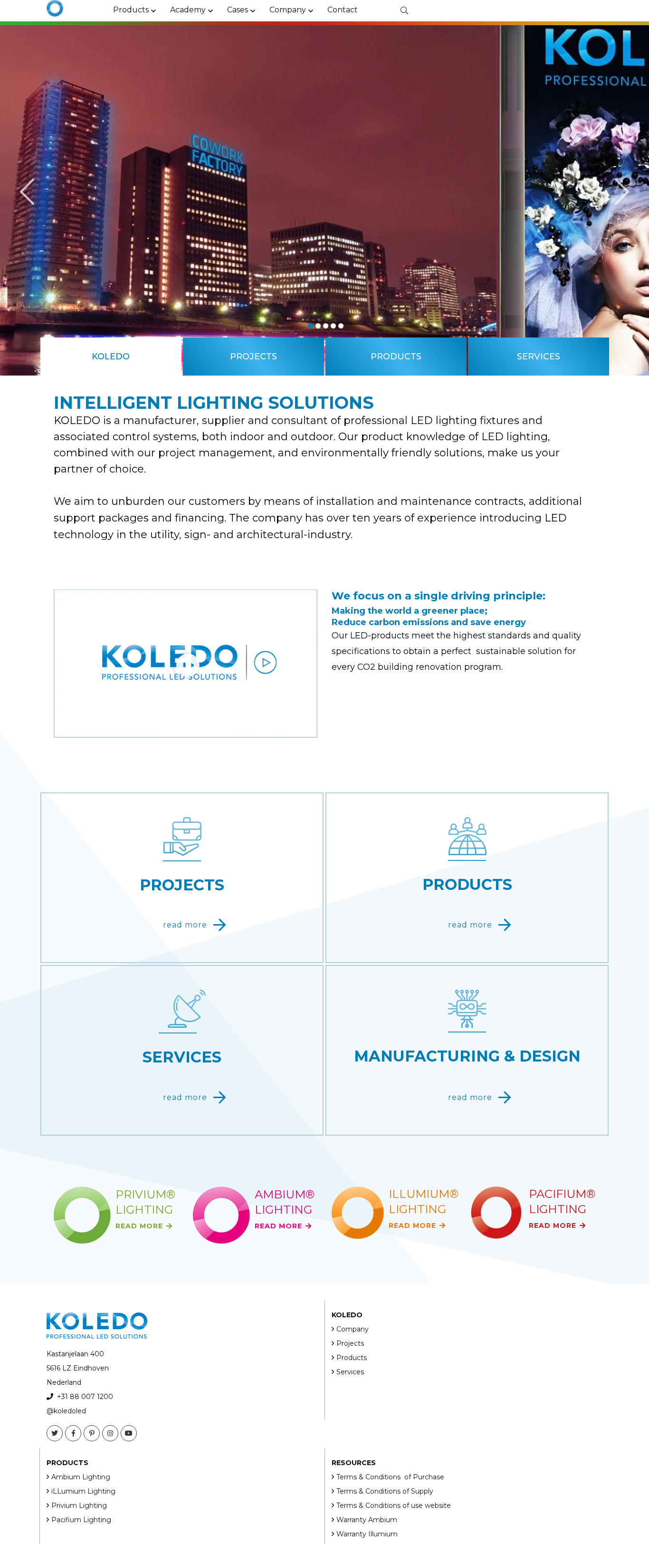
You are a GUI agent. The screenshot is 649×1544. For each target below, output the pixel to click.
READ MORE (139, 1226)
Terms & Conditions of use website (393, 1505)
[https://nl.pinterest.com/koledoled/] (92, 1433)
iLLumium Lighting (83, 1491)
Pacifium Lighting (81, 1519)
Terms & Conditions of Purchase (390, 1477)
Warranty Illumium (367, 1534)
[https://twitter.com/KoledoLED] (55, 1433)
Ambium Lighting (80, 1477)
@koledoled (66, 1411)
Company (352, 1329)
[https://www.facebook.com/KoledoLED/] (73, 1433)
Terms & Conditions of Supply (384, 1491)
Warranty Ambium (366, 1519)
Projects (350, 1343)
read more (185, 924)
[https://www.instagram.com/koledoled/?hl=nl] (110, 1433)
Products (351, 1357)
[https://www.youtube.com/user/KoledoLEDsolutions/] (129, 1433)
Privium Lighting (79, 1505)
